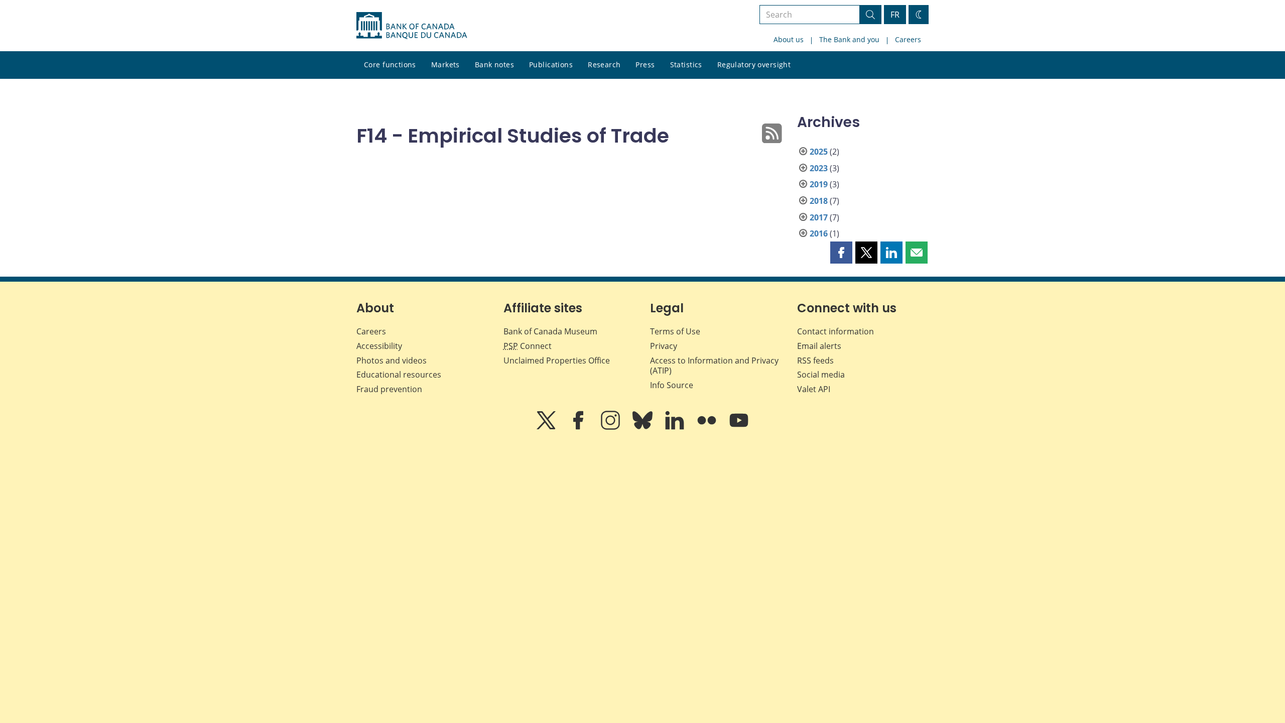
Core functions (390, 64)
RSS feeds (815, 360)
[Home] (411, 25)
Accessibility (379, 345)
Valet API (813, 389)
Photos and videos (391, 360)
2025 (819, 151)
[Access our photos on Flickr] (708, 427)
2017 (819, 217)
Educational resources (398, 374)
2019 (819, 184)
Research (604, 64)
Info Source (671, 385)
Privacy (663, 345)
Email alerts (819, 345)
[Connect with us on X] (547, 427)
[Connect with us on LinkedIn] (676, 427)
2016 (819, 233)
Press (645, 64)
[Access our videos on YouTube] (739, 427)
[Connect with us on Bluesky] (643, 427)
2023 (819, 168)
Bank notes (494, 64)
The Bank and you (849, 39)
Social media (821, 374)
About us (789, 39)
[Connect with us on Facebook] (579, 427)
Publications (551, 64)
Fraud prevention (389, 389)
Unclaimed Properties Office (556, 360)
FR (895, 14)
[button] (841, 253)
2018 (819, 200)
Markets (445, 64)
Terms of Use (675, 331)
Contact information (835, 331)
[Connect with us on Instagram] (611, 427)
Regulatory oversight (754, 64)
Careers (908, 39)
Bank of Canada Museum (550, 331)
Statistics (686, 64)
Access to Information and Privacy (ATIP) (714, 366)
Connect (527, 345)
